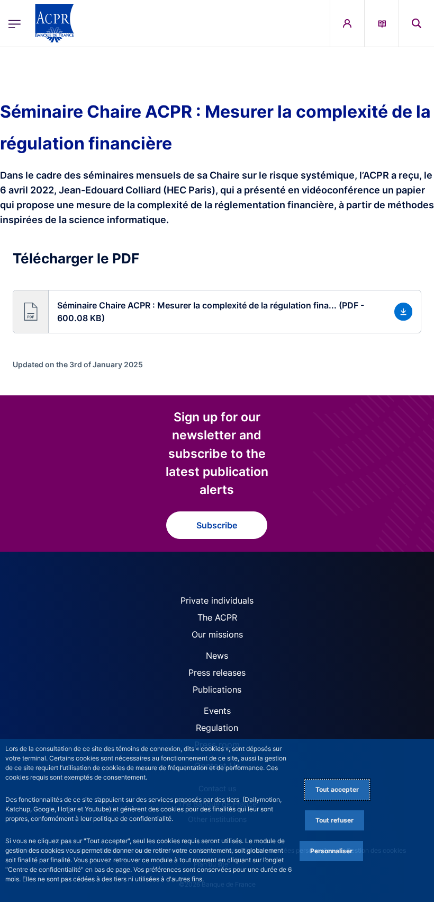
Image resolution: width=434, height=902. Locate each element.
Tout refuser (334, 820)
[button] (416, 23)
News (217, 655)
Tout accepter (337, 789)
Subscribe (216, 525)
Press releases (217, 672)
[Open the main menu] (14, 23)
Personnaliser (331, 851)
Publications (217, 689)
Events (217, 710)
